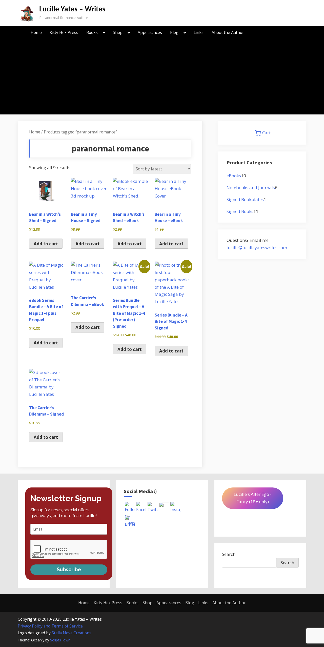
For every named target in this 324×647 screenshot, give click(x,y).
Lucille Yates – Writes (72, 9)
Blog (174, 32)
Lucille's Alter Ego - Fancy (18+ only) (253, 497)
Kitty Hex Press (64, 32)
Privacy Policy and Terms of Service (50, 626)
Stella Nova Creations (71, 633)
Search (228, 554)
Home (36, 32)
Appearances (150, 32)
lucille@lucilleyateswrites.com (257, 247)
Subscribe (69, 569)
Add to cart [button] (46, 244)
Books (92, 32)
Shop (118, 32)
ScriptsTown (60, 640)
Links (199, 32)
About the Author (228, 32)
